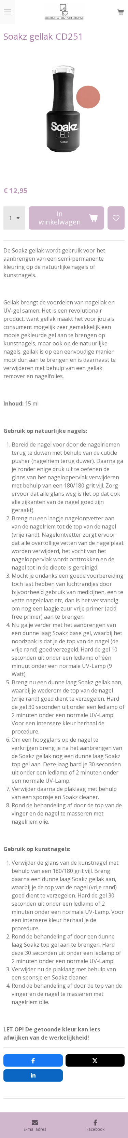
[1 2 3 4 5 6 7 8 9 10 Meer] (14, 218)
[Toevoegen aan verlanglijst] (116, 218)
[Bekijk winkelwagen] (120, 12)
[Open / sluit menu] (7, 12)
